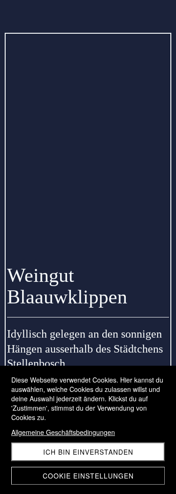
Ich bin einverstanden (88, 452)
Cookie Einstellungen (88, 475)
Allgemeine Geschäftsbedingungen (63, 432)
